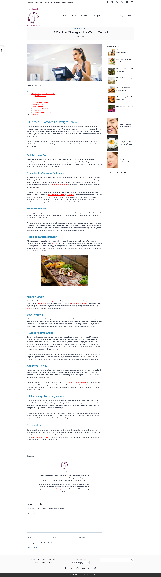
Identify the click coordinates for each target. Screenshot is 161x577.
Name (30, 538)
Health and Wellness (80, 16)
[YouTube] (127, 2)
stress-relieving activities (79, 303)
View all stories (120, 172)
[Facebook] (107, 2)
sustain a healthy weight (41, 437)
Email (55, 538)
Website (82, 538)
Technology (119, 16)
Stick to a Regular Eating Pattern (44, 112)
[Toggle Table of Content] (28, 91)
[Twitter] (112, 2)
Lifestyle (96, 16)
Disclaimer (57, 2)
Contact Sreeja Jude (67, 2)
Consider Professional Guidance (43, 98)
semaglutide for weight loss (59, 184)
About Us (30, 2)
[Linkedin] (132, 2)
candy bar (55, 243)
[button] (2, 50)
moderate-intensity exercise (78, 382)
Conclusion (34, 114)
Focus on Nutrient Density (42, 102)
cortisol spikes (51, 301)
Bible (130, 16)
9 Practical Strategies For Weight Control (43, 94)
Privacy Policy (38, 2)
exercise (29, 308)
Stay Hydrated (39, 106)
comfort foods (42, 303)
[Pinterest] (122, 2)
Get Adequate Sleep (40, 96)
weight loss (70, 195)
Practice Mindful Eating (41, 108)
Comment (31, 514)
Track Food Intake (40, 100)
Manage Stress (39, 104)
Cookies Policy (48, 2)
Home (65, 16)
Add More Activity (40, 110)
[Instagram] (117, 2)
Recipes (107, 16)
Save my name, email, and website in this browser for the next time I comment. (52, 543)
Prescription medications (56, 195)
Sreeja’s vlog (56, 489)
